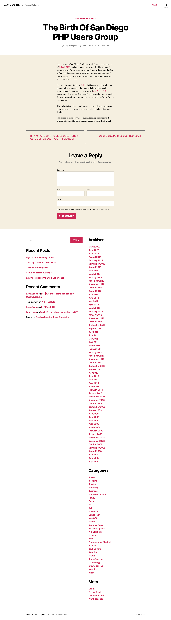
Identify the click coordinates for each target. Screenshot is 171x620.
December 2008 (96, 437)
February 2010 (95, 390)
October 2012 (95, 287)
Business (93, 491)
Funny (91, 501)
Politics (92, 535)
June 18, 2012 (87, 46)
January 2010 (95, 393)
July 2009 (93, 414)
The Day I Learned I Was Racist (41, 262)
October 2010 (95, 362)
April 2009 (93, 424)
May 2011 (93, 339)
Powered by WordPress (57, 614)
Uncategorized (95, 566)
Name (59, 190)
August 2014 (94, 257)
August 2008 (95, 451)
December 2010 (96, 356)
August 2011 (94, 328)
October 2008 (95, 444)
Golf (90, 508)
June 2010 (93, 376)
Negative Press (96, 525)
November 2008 (96, 441)
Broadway (93, 487)
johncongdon (72, 46)
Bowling (92, 484)
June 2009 (93, 417)
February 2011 (95, 349)
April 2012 (93, 304)
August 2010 (94, 369)
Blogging (92, 481)
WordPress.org (96, 599)
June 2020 (93, 250)
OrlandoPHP (64, 67)
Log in (91, 589)
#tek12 (84, 85)
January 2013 (95, 277)
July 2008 (93, 454)
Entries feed (94, 592)
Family (91, 498)
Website (59, 199)
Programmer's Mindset (85, 19)
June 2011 (93, 335)
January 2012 (95, 315)
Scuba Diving (94, 549)
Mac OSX (92, 518)
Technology (94, 562)
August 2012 (94, 291)
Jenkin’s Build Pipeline (37, 267)
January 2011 (95, 352)
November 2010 (96, 359)
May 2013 (93, 270)
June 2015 (93, 253)
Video (91, 573)
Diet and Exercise (97, 494)
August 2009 (95, 410)
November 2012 (96, 284)
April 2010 (93, 383)
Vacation (92, 569)
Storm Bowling (95, 559)
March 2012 (94, 308)
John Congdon (11, 5)
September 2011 (96, 325)
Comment (60, 170)
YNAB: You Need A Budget (39, 272)
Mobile (91, 521)
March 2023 (94, 247)
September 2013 (96, 264)
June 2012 (93, 298)
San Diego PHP (99, 91)
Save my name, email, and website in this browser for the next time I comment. (85, 209)
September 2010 (96, 366)
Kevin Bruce (32, 294)
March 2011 (94, 345)
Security (92, 552)
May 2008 (93, 461)
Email (88, 190)
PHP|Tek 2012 (48, 302)
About (154, 5)
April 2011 (93, 342)
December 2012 (96, 281)
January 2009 (95, 434)
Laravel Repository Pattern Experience (45, 278)
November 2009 (96, 400)
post (90, 538)
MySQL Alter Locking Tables (40, 257)
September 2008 (96, 448)
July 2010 (93, 373)
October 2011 (95, 321)
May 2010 (93, 379)
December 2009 (96, 396)
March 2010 (94, 386)
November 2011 (96, 318)
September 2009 (96, 407)
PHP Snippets (95, 532)
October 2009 (95, 403)
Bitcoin (91, 477)
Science (92, 545)
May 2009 (93, 420)
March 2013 (94, 274)
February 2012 (95, 311)
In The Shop (94, 511)
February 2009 (95, 430)
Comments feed (96, 595)
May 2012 (93, 301)
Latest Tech (94, 515)
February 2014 (95, 260)
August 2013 (94, 267)
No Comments (103, 46)
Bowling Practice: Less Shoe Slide (52, 317)
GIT (90, 504)
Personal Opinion (96, 528)
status (91, 556)
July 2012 (93, 294)
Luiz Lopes (31, 312)
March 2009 (94, 427)
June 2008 (93, 458)
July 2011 (93, 332)
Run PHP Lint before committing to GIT (59, 312)
